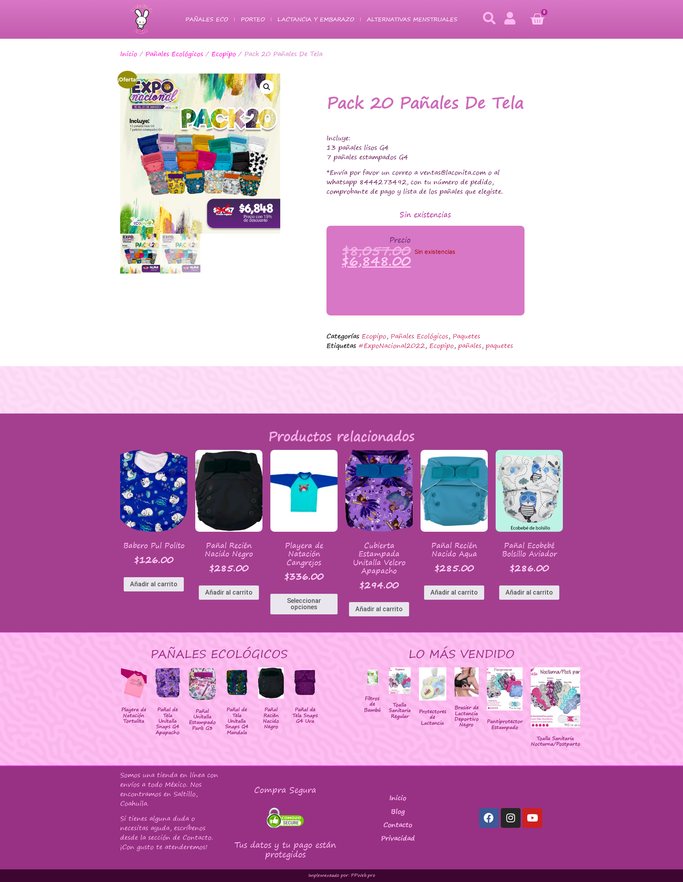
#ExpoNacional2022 (391, 345)
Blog (398, 811)
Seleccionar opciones (304, 604)
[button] (267, 87)
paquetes (499, 345)
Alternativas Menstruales (412, 19)
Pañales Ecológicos (174, 53)
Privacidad (398, 838)
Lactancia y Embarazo (315, 19)
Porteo (253, 19)
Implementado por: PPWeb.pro (341, 875)
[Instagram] (511, 818)
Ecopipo (223, 53)
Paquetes (466, 336)
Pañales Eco (206, 19)
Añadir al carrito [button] (153, 584)
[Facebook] (489, 818)
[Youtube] (532, 818)
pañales (469, 345)
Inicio (128, 53)
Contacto (397, 824)
